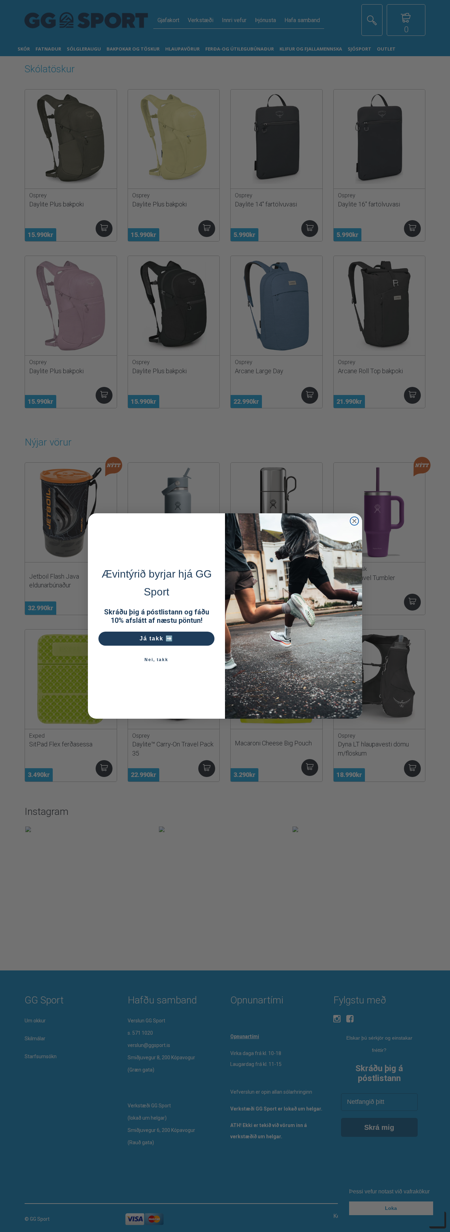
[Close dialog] (354, 521)
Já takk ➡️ (156, 638)
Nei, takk (156, 659)
